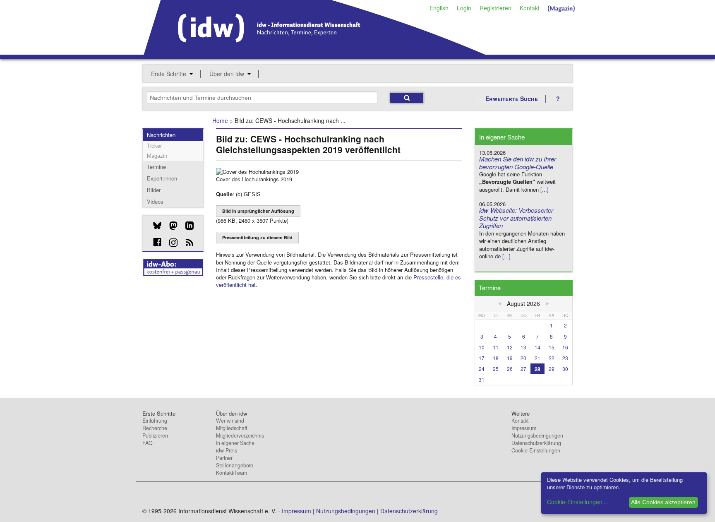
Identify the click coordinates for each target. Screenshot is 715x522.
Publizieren (155, 435)
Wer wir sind (230, 420)
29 (551, 368)
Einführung (154, 420)
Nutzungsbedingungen (537, 435)
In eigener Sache (235, 443)
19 (510, 357)
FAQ (147, 443)
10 (482, 347)
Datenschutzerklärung (536, 443)
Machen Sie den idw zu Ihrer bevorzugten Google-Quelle (517, 162)
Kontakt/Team (231, 472)
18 (496, 357)
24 (482, 368)
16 (565, 347)
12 (510, 347)
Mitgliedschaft (231, 428)
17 (482, 357)
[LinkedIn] (186, 225)
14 (537, 347)
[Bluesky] (154, 225)
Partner (224, 458)
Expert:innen (162, 178)
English (439, 8)
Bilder (154, 190)
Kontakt (530, 8)
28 (537, 368)
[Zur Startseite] (314, 52)
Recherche (154, 428)
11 (496, 347)
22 (551, 357)
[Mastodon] (170, 225)
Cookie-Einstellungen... (577, 502)
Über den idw (226, 74)
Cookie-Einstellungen (535, 450)
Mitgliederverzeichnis (240, 435)
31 (482, 379)
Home (220, 120)
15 (551, 347)
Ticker (154, 145)
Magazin (157, 155)
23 (565, 357)
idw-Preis (226, 450)
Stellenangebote (234, 465)
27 (523, 368)
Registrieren (495, 8)
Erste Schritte (168, 74)
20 (523, 357)
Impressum (523, 428)
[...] (544, 189)
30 (565, 368)
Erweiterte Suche (511, 98)
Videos (155, 201)
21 (537, 357)
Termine (156, 167)
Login (464, 8)
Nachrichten (161, 135)
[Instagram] (170, 242)
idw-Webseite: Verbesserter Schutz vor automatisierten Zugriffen (516, 218)
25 (496, 368)
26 (510, 368)
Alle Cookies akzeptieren (663, 502)
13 (523, 347)
